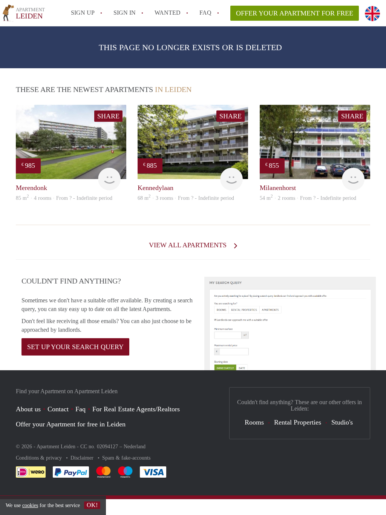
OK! (92, 505)
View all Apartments (188, 245)
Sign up (83, 12)
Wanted (168, 12)
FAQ (205, 12)
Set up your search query (75, 347)
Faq (80, 409)
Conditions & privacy (39, 458)
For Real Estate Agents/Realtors (136, 409)
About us (28, 409)
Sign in (124, 12)
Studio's (342, 422)
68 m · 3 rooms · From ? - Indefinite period (186, 198)
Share (108, 116)
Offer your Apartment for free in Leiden (71, 424)
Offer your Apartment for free (294, 13)
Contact (58, 409)
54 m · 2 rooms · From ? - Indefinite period (308, 198)
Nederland (135, 446)
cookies (30, 505)
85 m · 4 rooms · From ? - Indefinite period (64, 198)
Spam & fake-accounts (126, 458)
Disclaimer (82, 458)
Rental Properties (297, 422)
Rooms (254, 422)
